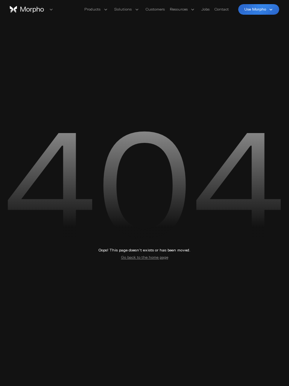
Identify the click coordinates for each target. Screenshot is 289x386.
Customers (155, 9)
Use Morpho (255, 9)
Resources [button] (179, 9)
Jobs (205, 9)
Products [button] (92, 9)
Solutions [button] (123, 9)
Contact (221, 9)
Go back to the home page (144, 257)
